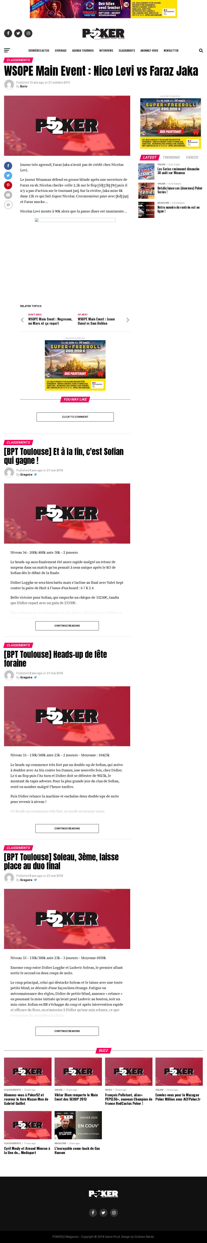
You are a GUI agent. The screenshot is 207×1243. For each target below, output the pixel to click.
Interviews (106, 50)
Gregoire (26, 474)
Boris (23, 86)
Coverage (61, 50)
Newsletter (171, 50)
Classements (127, 50)
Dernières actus (39, 50)
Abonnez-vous (149, 50)
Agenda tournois (83, 50)
